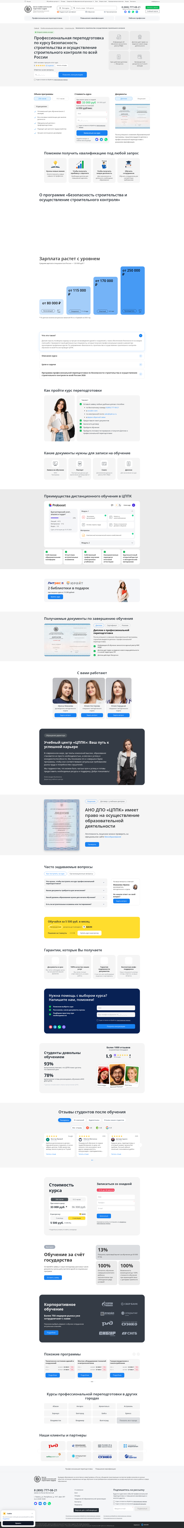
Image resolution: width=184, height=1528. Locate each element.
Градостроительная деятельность (118, 1362)
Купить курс (55, 597)
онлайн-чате (92, 411)
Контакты (133, 1)
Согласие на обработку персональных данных (117, 1516)
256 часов (42, 98)
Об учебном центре (52, 1)
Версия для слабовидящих (86, 1510)
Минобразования (113, 836)
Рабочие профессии (137, 18)
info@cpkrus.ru (156, 1)
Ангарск (80, 1406)
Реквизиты (78, 1505)
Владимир (80, 1420)
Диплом (124, 98)
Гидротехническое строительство (86, 1362)
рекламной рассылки (139, 1504)
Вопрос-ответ (103, 1)
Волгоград (104, 1420)
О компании (79, 1490)
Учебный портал (152, 11)
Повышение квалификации (92, 18)
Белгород (80, 1413)
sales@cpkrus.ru (110, 414)
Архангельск (104, 1406)
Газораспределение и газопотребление (55, 1362)
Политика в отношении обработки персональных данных (83, 1516)
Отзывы (63, 1)
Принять (18, 1523)
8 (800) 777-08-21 (131, 7)
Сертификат (112, 625)
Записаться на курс (92, 133)
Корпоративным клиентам (116, 1)
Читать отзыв (51, 1154)
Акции (127, 1)
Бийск (104, 1413)
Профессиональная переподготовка (47, 18)
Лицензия (141, 98)
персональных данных (61, 79)
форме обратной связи (96, 417)
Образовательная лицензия (41, 11)
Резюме (125, 625)
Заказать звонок (152, 7)
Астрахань (128, 1406)
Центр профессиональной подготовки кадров (42, 8)
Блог (96, 1)
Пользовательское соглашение (113, 1518)
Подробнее (6, 1519)
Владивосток (55, 1420)
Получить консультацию (72, 74)
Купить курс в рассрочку (89, 933)
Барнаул (55, 1413)
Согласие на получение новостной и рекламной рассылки (83, 1518)
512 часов (60, 98)
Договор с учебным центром (112, 801)
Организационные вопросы (81, 874)
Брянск (128, 1413)
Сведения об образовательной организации (79, 1)
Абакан (56, 1406)
